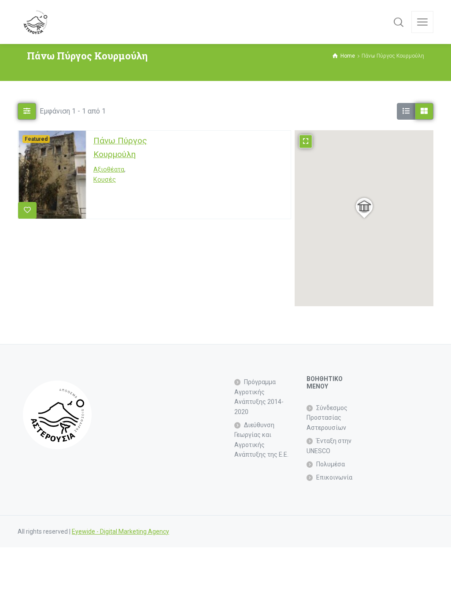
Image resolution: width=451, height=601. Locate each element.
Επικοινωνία (334, 477)
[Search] (398, 22)
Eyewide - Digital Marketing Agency (120, 531)
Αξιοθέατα (108, 170)
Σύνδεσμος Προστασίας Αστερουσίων (327, 417)
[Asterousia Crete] (35, 22)
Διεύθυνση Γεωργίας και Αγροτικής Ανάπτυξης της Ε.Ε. (261, 439)
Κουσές (104, 180)
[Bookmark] (27, 210)
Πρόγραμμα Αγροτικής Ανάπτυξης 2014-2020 (259, 396)
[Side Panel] (422, 22)
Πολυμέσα (330, 464)
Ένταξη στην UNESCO (329, 445)
